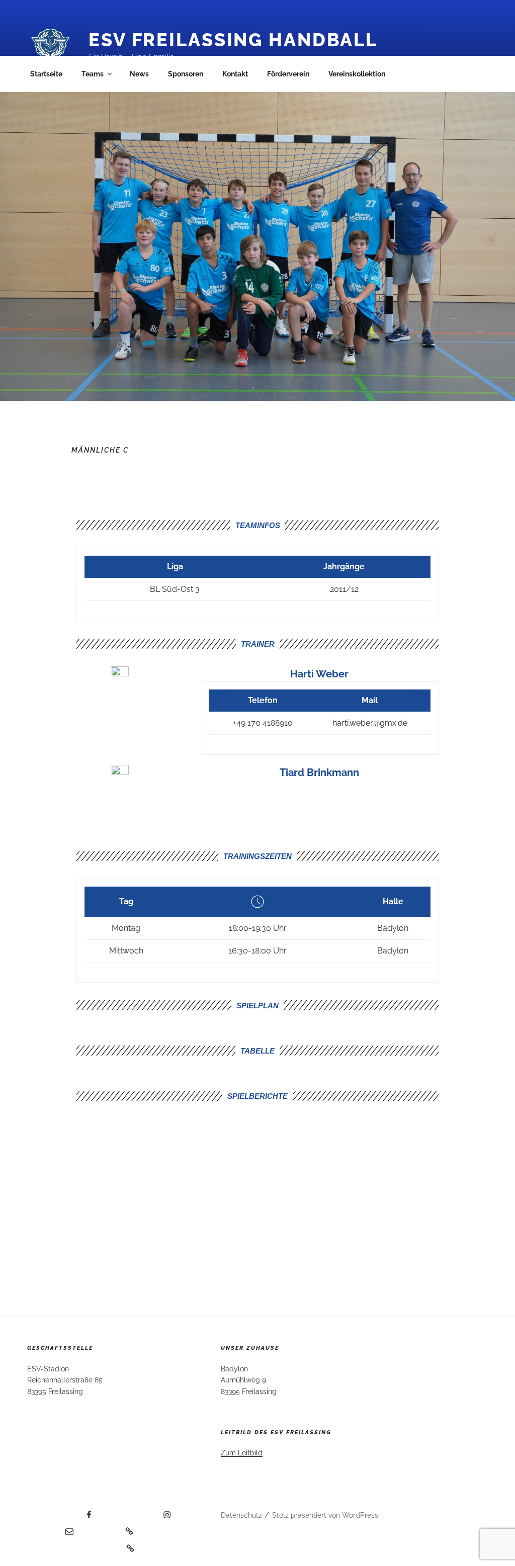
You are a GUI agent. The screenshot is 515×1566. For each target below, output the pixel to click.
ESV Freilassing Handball (233, 39)
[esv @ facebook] (60, 1511)
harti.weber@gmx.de (369, 723)
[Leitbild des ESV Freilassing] (80, 1544)
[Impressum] (108, 1527)
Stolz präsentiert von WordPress (325, 1515)
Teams (92, 74)
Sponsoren (185, 74)
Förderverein (288, 74)
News (139, 74)
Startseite (46, 74)
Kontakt (235, 74)
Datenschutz (241, 1515)
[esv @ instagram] (137, 1511)
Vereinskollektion (356, 74)
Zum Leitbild (242, 1453)
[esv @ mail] (50, 1527)
